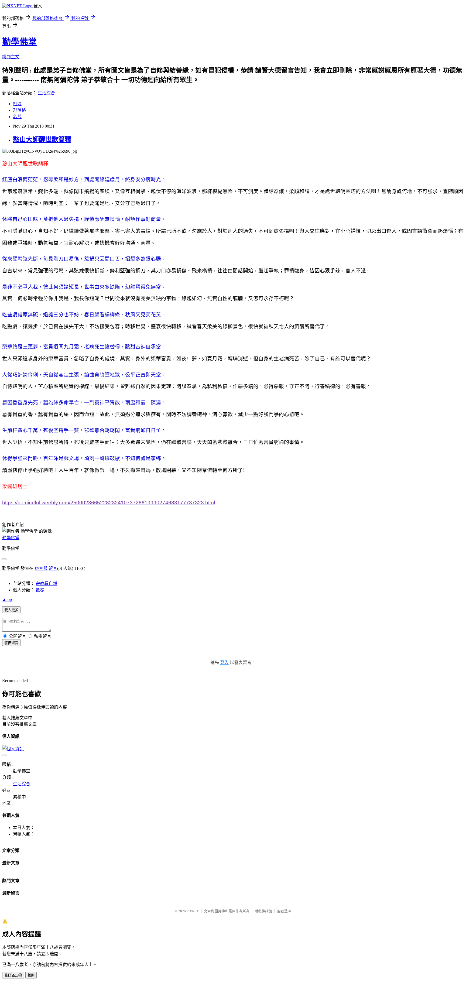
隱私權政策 (263, 911)
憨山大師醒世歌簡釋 (42, 139)
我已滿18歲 (13, 975)
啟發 (40, 590)
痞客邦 (41, 568)
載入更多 (11, 610)
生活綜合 (46, 93)
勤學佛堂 (19, 42)
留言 (53, 568)
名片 (17, 116)
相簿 (17, 103)
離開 (31, 975)
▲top (7, 599)
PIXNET (193, 911)
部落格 (19, 110)
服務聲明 (284, 911)
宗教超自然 (46, 583)
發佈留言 (11, 643)
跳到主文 (10, 56)
